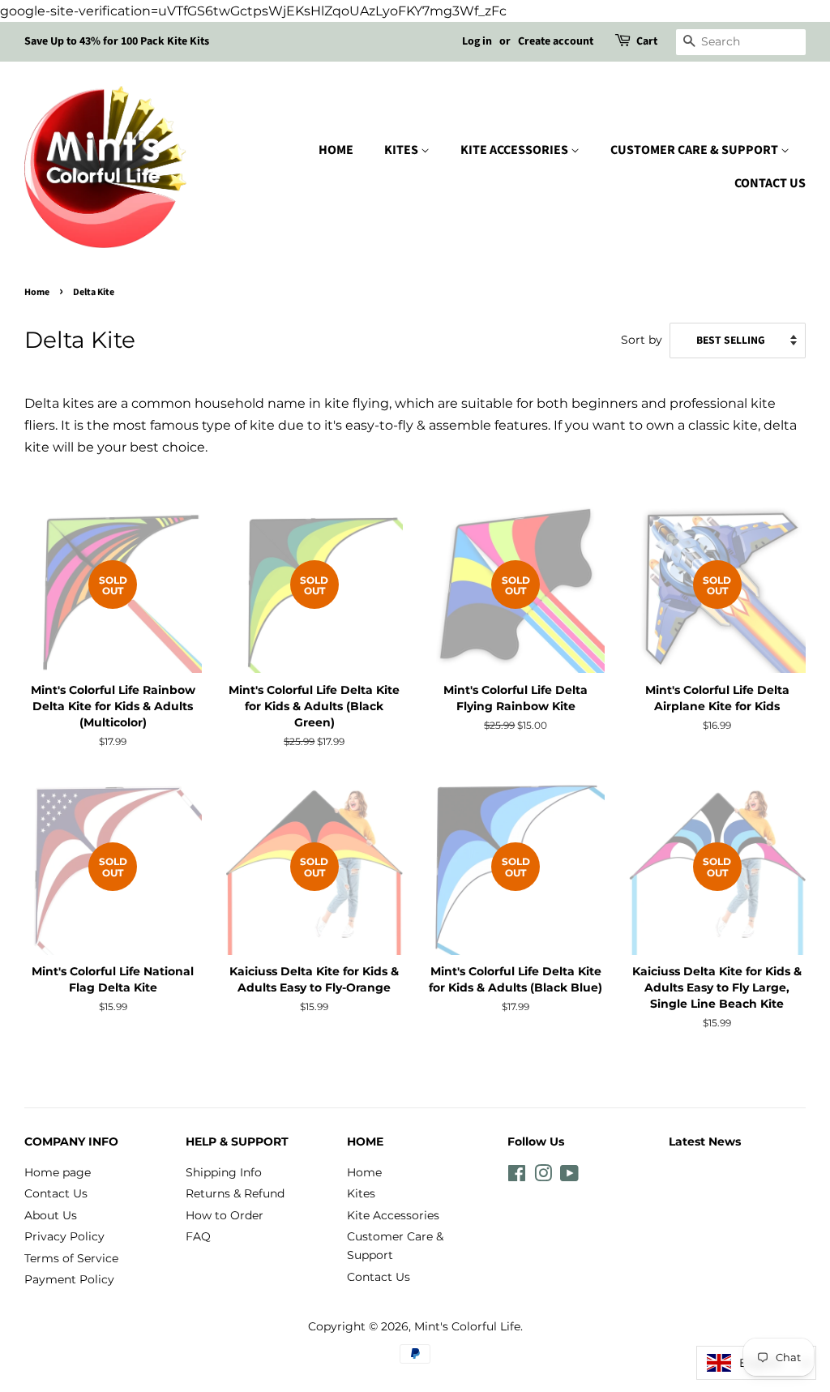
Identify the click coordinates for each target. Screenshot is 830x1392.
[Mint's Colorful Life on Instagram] (543, 1176)
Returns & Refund (235, 1193)
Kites (402, 150)
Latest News (705, 1141)
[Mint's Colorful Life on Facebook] (516, 1176)
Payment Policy (69, 1279)
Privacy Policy (64, 1236)
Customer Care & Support (695, 150)
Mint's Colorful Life (467, 1326)
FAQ (198, 1236)
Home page (57, 1172)
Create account (555, 41)
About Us (50, 1215)
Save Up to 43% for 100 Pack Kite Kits (116, 41)
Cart (646, 41)
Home (336, 150)
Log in (477, 41)
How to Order (224, 1215)
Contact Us (770, 183)
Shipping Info (224, 1172)
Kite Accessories (515, 150)
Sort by (641, 339)
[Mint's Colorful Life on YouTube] (569, 1176)
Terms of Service (71, 1258)
